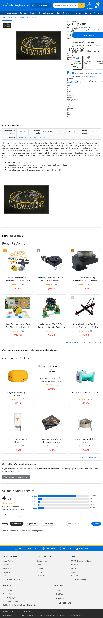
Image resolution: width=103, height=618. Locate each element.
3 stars (34, 502)
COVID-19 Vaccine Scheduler (82, 561)
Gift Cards (40, 576)
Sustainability (8, 576)
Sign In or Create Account (28, 548)
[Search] (81, 5)
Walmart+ (40, 572)
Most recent (16, 523)
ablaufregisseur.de (96, 73)
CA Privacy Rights (9, 597)
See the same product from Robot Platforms (83, 342)
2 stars (34, 505)
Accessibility (75, 572)
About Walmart (8, 561)
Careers (88, 13)
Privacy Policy (8, 594)
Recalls (73, 568)
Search (96, 523)
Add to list (81, 81)
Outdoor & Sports (14, 17)
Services (23, 13)
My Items (97, 13)
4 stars (34, 499)
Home (4, 17)
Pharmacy (78, 13)
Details (92, 76)
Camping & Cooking (29, 17)
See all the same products (90, 457)
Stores (39, 564)
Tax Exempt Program (78, 579)
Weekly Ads (83, 548)
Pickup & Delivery (64, 13)
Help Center (50, 548)
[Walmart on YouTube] (64, 603)
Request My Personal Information (15, 601)
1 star (35, 508)
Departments (12, 13)
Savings (32, 13)
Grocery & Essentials (46, 13)
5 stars (34, 496)
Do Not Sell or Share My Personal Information (20, 605)
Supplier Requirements (11, 579)
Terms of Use (7, 590)
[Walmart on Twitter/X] (59, 603)
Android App (58, 594)
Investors (6, 572)
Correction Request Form (16, 476)
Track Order (67, 548)
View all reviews (11, 514)
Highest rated (32, 523)
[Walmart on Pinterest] (69, 603)
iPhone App (58, 590)
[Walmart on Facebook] (55, 603)
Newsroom (7, 568)
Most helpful (48, 523)
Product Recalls (76, 576)
